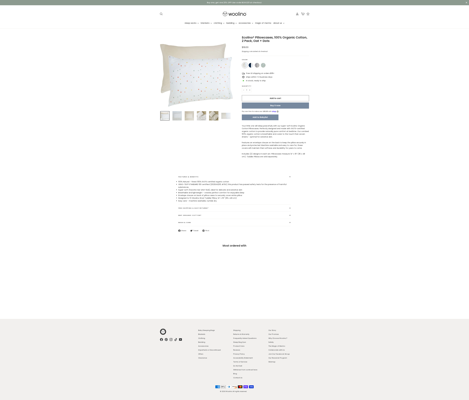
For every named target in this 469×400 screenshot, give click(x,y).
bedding (230, 22)
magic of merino (263, 22)
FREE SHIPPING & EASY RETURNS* (193, 208)
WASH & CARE (184, 222)
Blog (235, 373)
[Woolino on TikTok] (175, 339)
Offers (200, 353)
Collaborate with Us (276, 349)
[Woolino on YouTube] (180, 339)
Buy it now (275, 105)
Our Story (272, 330)
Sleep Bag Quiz (239, 342)
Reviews (236, 349)
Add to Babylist (260, 116)
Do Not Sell (237, 365)
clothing (218, 22)
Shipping (245, 51)
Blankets (201, 334)
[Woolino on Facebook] (161, 339)
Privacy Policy (239, 353)
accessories (245, 22)
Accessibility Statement (243, 357)
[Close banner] (466, 2)
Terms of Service (240, 361)
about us (277, 22)
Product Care (238, 345)
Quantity (246, 85)
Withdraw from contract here (245, 369)
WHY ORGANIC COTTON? (190, 215)
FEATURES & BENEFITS (188, 176)
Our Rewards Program (277, 357)
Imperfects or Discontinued (209, 349)
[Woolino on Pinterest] (166, 339)
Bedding (201, 342)
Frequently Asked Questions (244, 338)
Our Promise (273, 334)
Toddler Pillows (253, 156)
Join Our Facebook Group (279, 353)
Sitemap (271, 361)
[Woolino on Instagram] (171, 339)
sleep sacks (191, 22)
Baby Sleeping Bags (206, 330)
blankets (205, 22)
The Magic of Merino (276, 345)
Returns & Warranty (241, 334)
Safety (271, 342)
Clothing (201, 338)
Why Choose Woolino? (277, 338)
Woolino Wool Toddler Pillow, (204, 197)
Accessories (203, 345)
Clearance (202, 357)
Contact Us (237, 377)
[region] (234, 2)
